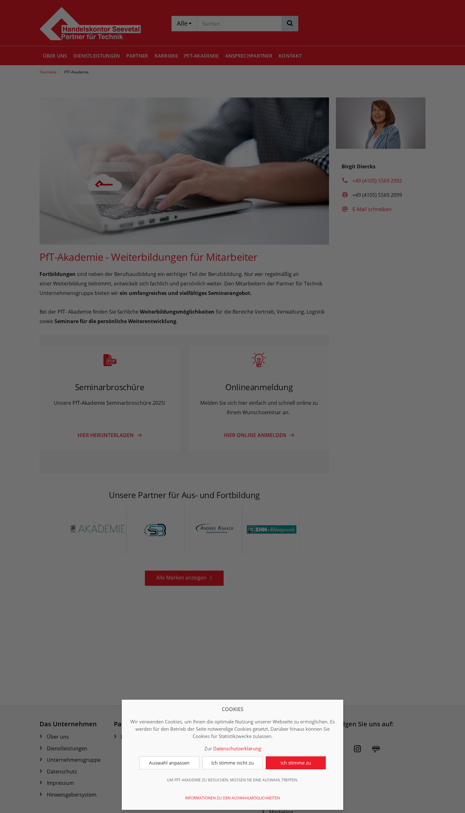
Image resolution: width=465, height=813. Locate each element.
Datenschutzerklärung (237, 748)
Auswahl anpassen (169, 763)
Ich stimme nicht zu (232, 763)
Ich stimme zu (296, 763)
